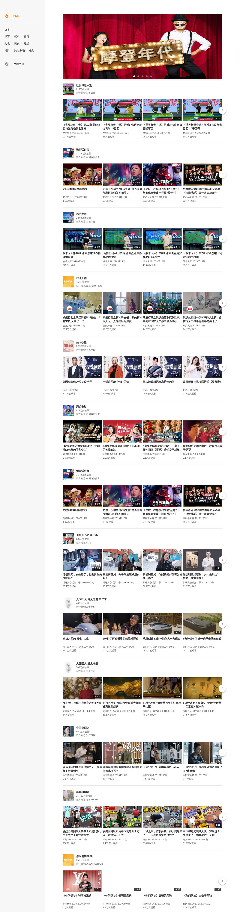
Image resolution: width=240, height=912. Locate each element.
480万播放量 (82, 603)
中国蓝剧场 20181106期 (155, 775)
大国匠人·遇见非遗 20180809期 (79, 711)
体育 (26, 36)
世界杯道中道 (84, 85)
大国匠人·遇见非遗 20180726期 (119, 711)
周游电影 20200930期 (194, 454)
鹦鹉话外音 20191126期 (195, 197)
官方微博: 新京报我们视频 (89, 285)
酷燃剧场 (19, 50)
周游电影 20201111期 (114, 454)
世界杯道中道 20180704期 (156, 133)
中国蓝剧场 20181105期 (195, 775)
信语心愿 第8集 (70, 390)
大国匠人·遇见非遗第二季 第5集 (199, 647)
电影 (31, 50)
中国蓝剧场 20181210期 (75, 775)
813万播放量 (82, 410)
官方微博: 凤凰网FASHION (89, 864)
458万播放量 (82, 282)
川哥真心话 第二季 (87, 535)
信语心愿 (81, 342)
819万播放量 (82, 89)
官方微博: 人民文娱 (85, 350)
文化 (7, 43)
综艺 (7, 36)
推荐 (16, 16)
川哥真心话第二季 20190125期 (118, 582)
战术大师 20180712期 (154, 261)
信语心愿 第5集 (150, 390)
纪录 (17, 36)
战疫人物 (81, 278)
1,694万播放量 (83, 217)
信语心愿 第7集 (110, 390)
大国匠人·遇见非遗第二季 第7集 (119, 647)
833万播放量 (82, 539)
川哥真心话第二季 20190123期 (158, 582)
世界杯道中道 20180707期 (116, 133)
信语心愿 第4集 (190, 390)
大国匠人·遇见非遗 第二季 (91, 599)
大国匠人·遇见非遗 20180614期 (159, 711)
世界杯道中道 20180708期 (76, 133)
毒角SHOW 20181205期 (115, 839)
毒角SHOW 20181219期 (75, 839)
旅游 (26, 43)
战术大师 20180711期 (194, 261)
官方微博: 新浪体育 (85, 93)
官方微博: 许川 (83, 542)
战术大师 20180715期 (114, 261)
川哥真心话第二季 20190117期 (198, 582)
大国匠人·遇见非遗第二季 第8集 (78, 647)
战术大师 (81, 213)
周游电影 (81, 406)
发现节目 (19, 64)
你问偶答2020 (84, 856)
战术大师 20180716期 (74, 261)
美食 (17, 43)
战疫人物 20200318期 (154, 325)
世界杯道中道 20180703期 (196, 133)
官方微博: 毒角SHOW (87, 799)
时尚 (7, 50)
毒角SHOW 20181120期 (155, 839)
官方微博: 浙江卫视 (85, 735)
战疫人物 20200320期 (114, 325)
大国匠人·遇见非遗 (87, 663)
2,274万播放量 (83, 153)
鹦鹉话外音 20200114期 (75, 197)
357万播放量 (82, 860)
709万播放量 (82, 667)
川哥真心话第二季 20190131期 (78, 582)
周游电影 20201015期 (154, 454)
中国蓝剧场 (82, 727)
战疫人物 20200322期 (74, 325)
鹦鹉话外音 (82, 149)
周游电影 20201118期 (74, 454)
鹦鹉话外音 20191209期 (155, 197)
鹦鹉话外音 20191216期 (115, 197)
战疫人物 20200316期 (194, 325)
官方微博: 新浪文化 (85, 607)
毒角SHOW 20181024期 (195, 839)
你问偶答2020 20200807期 (76, 903)
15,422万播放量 (84, 796)
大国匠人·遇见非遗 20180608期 (199, 711)
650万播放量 (82, 731)
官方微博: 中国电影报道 (88, 157)
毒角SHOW (82, 791)
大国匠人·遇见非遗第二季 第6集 (159, 647)
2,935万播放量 (83, 346)
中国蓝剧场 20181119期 (115, 775)
